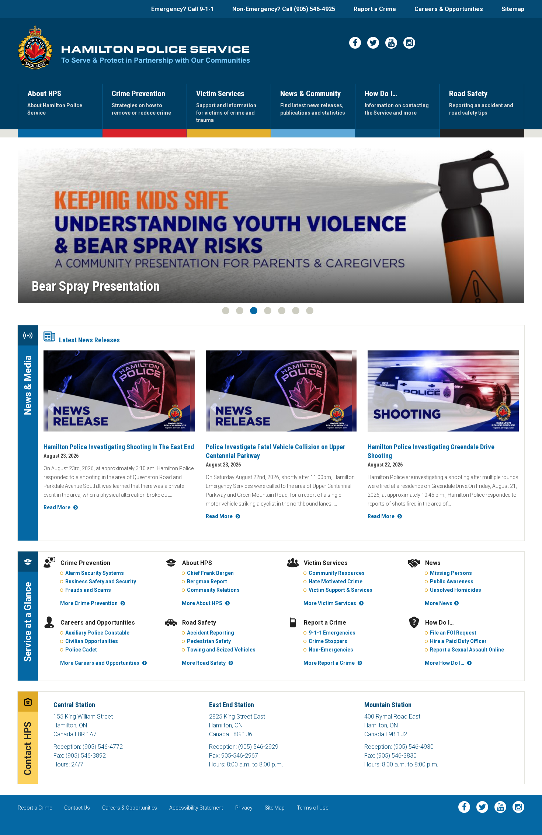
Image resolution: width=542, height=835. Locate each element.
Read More (57, 507)
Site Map (275, 808)
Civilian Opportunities (91, 641)
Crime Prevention (85, 562)
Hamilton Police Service (155, 55)
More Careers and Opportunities (99, 663)
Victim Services (326, 562)
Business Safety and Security (100, 581)
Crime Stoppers (328, 641)
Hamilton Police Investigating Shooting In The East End (119, 447)
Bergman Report (207, 581)
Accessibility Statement (196, 808)
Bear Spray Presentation (96, 286)
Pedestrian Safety (209, 641)
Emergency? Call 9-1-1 (182, 9)
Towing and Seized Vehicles (221, 650)
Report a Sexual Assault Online (467, 650)
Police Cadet (81, 650)
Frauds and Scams (88, 590)
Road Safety (199, 622)
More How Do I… (444, 663)
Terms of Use (312, 808)
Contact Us (77, 808)
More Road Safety (204, 663)
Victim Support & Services (340, 590)
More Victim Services (329, 603)
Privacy (244, 808)
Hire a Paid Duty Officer (458, 641)
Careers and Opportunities (97, 622)
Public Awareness (451, 581)
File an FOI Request (453, 633)
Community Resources (337, 573)
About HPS (197, 562)
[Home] (35, 47)
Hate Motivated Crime (335, 581)
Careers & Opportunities (448, 9)
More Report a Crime (329, 663)
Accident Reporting (210, 633)
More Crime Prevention (89, 603)
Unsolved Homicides (455, 590)
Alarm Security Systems (94, 573)
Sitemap (512, 9)
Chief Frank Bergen (210, 573)
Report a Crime (375, 9)
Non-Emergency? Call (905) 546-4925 (283, 9)
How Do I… (439, 622)
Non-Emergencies (331, 650)
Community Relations (213, 590)
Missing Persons (451, 573)
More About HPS (202, 603)
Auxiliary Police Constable (97, 633)
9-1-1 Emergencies (332, 633)
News (433, 562)
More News (438, 603)
